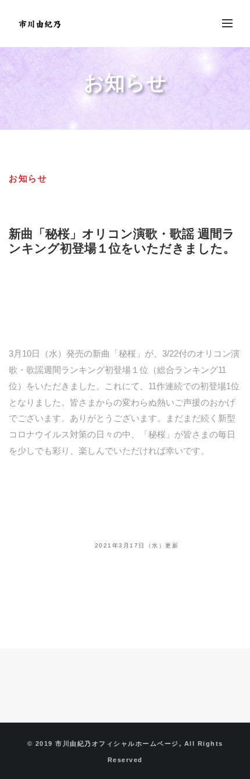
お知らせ (28, 178)
